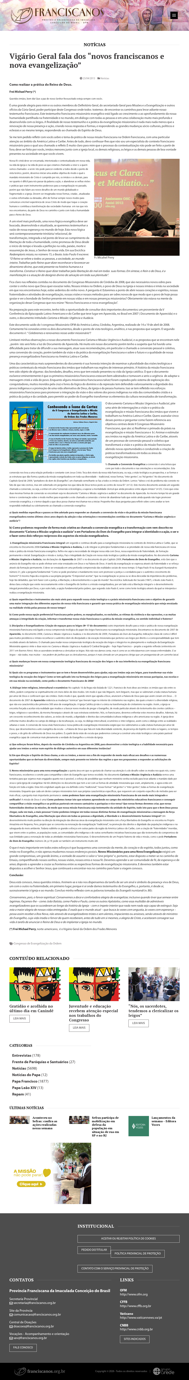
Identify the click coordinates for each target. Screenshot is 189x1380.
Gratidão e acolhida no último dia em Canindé (31, 1008)
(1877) (30, 1081)
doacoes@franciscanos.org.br (33, 1326)
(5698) (24, 1069)
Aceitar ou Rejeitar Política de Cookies (128, 1238)
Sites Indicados (135, 1339)
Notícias (95, 44)
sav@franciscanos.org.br (30, 1338)
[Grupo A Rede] (164, 1371)
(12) (29, 1075)
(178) (26, 1056)
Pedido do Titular (94, 1250)
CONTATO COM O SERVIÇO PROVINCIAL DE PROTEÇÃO (115, 1268)
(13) (27, 1088)
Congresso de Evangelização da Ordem (37, 943)
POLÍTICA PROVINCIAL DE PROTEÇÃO (138, 1253)
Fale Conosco (23, 1347)
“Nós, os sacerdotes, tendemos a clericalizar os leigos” (153, 1011)
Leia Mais (19, 1018)
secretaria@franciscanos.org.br (34, 1303)
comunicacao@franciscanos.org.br (37, 1314)
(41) (21, 1094)
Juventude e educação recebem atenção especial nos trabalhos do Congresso (93, 1013)
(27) (43, 1062)
